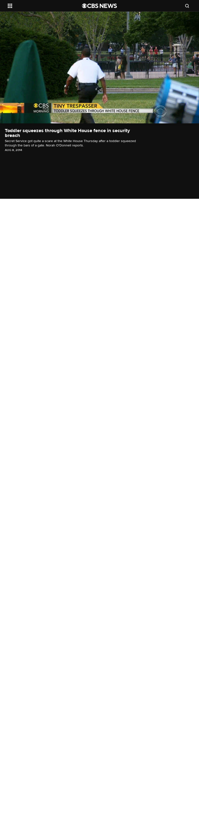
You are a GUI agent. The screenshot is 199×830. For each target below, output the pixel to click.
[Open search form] (187, 5)
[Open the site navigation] (38, 6)
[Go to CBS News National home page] (99, 5)
